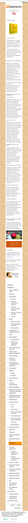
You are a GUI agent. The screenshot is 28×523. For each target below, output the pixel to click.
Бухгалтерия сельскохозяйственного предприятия (15, 308)
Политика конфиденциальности (9, 521)
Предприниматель (13, 399)
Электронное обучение (14, 478)
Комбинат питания (13, 355)
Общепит (11, 380)
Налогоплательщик (13, 377)
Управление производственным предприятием (14, 453)
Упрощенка (13, 316)
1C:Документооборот (15, 339)
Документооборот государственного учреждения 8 (14, 343)
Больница (13, 373)
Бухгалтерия (13, 298)
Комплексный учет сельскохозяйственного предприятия (14, 364)
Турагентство (12, 429)
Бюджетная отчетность (15, 321)
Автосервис (11, 294)
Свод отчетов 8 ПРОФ (14, 427)
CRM (10, 480)
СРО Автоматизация (13, 493)
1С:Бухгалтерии (9, 196)
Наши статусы (18, 507)
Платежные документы (14, 387)
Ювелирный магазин (15, 424)
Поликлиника (13, 375)
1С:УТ (15, 196)
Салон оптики (13, 422)
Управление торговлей (14, 473)
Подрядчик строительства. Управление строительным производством (15, 391)
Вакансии (13, 504)
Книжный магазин (14, 409)
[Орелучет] (14, 6)
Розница (12, 404)
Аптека (12, 406)
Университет (12, 432)
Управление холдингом (14, 475)
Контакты (19, 504)
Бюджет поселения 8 (15, 327)
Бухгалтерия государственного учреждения (14, 303)
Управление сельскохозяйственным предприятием (15, 458)
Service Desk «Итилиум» (12, 500)
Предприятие (10, 284)
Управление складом (13, 462)
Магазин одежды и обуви (16, 415)
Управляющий (12, 442)
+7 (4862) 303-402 (23, 1)
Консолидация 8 (12, 368)
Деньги (10, 334)
